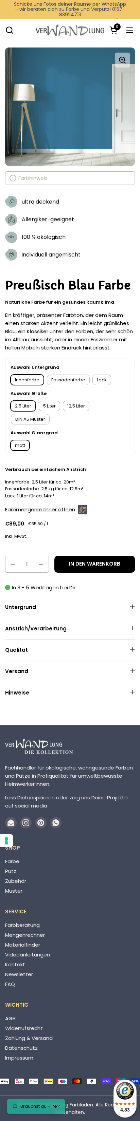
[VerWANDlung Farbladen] (70, 30)
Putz (10, 871)
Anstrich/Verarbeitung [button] (36, 628)
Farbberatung (22, 925)
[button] (9, 30)
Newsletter (19, 974)
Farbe (12, 861)
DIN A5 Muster (30, 419)
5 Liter (49, 406)
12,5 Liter (76, 406)
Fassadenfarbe (68, 380)
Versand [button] (16, 671)
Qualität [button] (16, 649)
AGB (10, 1018)
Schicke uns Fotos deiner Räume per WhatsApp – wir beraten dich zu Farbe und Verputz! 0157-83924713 (70, 9)
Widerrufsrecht (24, 1028)
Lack (102, 380)
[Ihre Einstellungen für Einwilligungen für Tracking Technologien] (6, 840)
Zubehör (15, 881)
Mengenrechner (25, 934)
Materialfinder (22, 944)
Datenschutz (21, 1047)
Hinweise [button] (17, 692)
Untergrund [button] (20, 607)
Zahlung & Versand (29, 1038)
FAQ (10, 984)
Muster (13, 890)
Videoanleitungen (27, 954)
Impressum (19, 1057)
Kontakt (15, 964)
